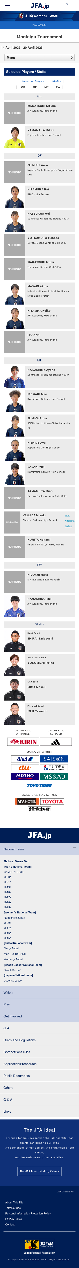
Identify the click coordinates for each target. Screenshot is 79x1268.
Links (7, 1111)
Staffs (56, 81)
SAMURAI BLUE (14, 872)
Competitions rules (17, 1051)
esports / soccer (13, 980)
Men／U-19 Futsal (15, 954)
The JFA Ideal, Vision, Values (39, 1171)
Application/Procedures (20, 1063)
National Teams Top (16, 861)
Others (8, 1087)
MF (46, 87)
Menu (11, 57)
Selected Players (33, 81)
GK (23, 87)
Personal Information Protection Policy (28, 1213)
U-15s (7, 907)
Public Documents (17, 1075)
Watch (8, 992)
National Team (14, 849)
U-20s (7, 922)
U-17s (7, 897)
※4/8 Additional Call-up (70, 521)
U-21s (7, 882)
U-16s (7, 902)
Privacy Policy (13, 1219)
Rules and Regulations (20, 1039)
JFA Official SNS (65, 1191)
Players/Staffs (39, 25)
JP (66, 5)
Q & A (8, 1099)
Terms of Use (13, 1208)
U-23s (7, 877)
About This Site (14, 1202)
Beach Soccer (12, 970)
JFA (6, 1028)
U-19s (7, 887)
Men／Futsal (11, 948)
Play (7, 1004)
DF (35, 87)
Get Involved (13, 1016)
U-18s (7, 892)
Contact (9, 1224)
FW (58, 87)
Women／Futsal (13, 959)
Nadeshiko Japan (14, 917)
